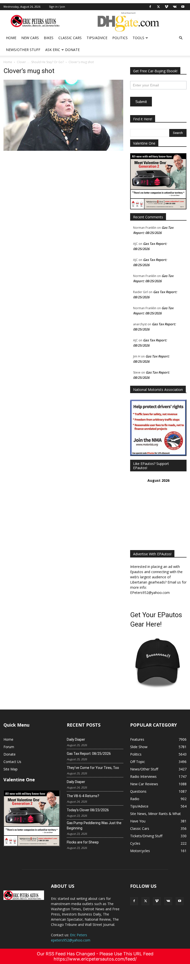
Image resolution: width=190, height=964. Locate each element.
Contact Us (12, 761)
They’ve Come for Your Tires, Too (93, 768)
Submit (141, 102)
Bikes (48, 37)
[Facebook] (150, 6)
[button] (181, 38)
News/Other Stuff (23, 49)
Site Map (10, 769)
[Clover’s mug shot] (63, 149)
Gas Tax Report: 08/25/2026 (89, 754)
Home (11, 37)
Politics (120, 37)
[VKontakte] (174, 6)
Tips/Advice (97, 37)
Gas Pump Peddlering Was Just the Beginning (94, 825)
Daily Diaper (76, 739)
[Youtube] (183, 6)
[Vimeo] (166, 6)
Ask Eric (52, 49)
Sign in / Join (57, 6)
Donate (72, 49)
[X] (158, 6)
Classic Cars (70, 37)
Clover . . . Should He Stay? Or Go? (40, 62)
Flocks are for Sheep (83, 842)
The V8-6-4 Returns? (83, 796)
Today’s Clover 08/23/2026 (88, 810)
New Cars (30, 37)
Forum (8, 746)
